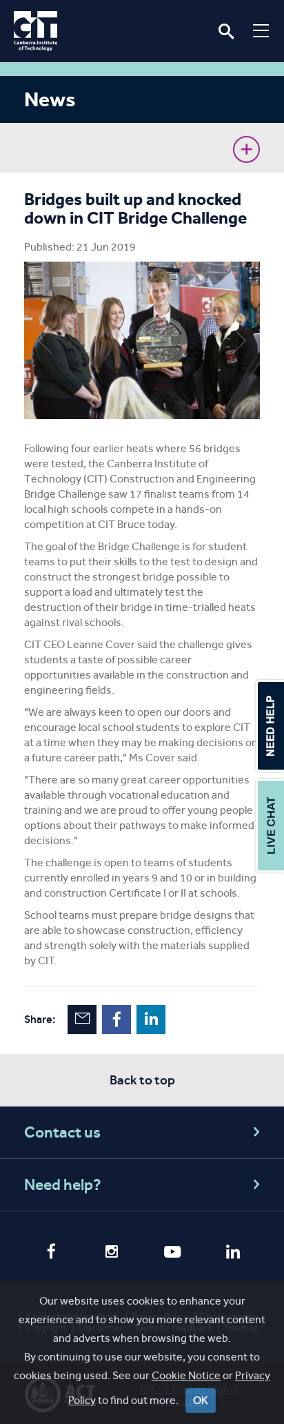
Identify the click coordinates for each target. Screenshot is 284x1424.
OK (200, 1400)
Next (239, 340)
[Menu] (261, 30)
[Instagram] (111, 1253)
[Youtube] (172, 1253)
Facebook (116, 1019)
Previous (44, 340)
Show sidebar (246, 149)
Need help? (62, 1185)
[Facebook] (51, 1253)
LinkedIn (150, 1019)
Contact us (62, 1132)
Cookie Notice (186, 1375)
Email (82, 1019)
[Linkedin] (233, 1253)
